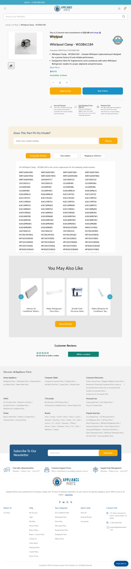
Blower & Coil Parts (24, 402)
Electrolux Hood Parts (110, 430)
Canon (78, 417)
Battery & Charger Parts (26, 417)
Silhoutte (61, 426)
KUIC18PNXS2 (47, 205)
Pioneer (47, 426)
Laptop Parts (64, 385)
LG (53, 423)
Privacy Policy (34, 526)
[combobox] (65, 16)
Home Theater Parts (74, 405)
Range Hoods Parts (61, 530)
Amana (53, 417)
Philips (73, 423)
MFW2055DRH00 (92, 246)
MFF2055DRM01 (26, 242)
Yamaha (56, 430)
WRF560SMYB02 (92, 176)
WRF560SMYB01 (26, 180)
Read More (69, 495)
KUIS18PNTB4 (25, 220)
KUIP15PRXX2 (25, 213)
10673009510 (68, 180)
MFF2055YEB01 (91, 238)
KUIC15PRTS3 (46, 202)
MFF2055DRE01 (70, 238)
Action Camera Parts (93, 381)
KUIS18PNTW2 (47, 220)
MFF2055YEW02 (48, 246)
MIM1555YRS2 (91, 227)
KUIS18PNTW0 (69, 220)
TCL (72, 426)
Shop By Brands (86, 517)
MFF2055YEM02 (26, 246)
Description (65, 156)
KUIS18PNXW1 (25, 224)
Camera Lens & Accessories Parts (97, 394)
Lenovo (47, 423)
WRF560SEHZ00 (26, 172)
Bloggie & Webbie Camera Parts (112, 381)
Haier (79, 420)
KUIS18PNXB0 (47, 216)
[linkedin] (63, 502)
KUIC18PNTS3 (25, 205)
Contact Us (33, 539)
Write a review (83, 354)
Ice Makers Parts (8, 385)
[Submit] (123, 16)
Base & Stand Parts (9, 417)
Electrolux (56, 420)
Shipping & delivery (92, 156)
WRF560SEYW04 (48, 176)
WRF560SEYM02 (26, 176)
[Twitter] (71, 502)
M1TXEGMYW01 (26, 235)
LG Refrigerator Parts (93, 420)
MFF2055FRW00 (70, 242)
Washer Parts (59, 539)
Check (108, 140)
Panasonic (65, 423)
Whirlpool (48, 430)
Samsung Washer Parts (105, 436)
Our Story (6, 513)
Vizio (77, 426)
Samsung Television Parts (94, 426)
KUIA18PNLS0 (47, 194)
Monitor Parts (75, 385)
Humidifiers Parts (22, 405)
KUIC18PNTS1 (91, 205)
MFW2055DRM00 (70, 249)
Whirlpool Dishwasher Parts (113, 433)
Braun (72, 417)
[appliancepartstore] (63, 8)
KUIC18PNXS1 (25, 209)
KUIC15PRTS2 (90, 198)
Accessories (85, 521)
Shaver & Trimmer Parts (94, 405)
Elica (63, 420)
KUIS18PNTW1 (91, 220)
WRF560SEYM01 (92, 172)
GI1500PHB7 (46, 187)
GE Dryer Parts (107, 420)
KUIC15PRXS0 (25, 202)
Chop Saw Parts (21, 420)
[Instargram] (67, 502)
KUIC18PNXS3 (47, 213)
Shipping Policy (34, 547)
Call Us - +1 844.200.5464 (34, 2)
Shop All (83, 513)
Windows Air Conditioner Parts (13, 409)
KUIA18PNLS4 (69, 191)
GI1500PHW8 (24, 187)
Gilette (69, 420)
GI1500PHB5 (68, 183)
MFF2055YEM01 (70, 246)
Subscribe (108, 453)
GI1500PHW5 (46, 191)
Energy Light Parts (92, 402)
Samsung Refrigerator (93, 430)
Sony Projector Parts (112, 426)
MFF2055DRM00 (92, 242)
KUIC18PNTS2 (47, 209)
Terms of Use (33, 556)
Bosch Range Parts (92, 423)
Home (8, 25)
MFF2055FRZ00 (47, 238)
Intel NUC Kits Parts (51, 385)
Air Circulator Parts (9, 402)
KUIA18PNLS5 (25, 194)
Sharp (54, 426)
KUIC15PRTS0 (90, 202)
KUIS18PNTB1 (91, 213)
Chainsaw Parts (8, 420)
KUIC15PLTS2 (90, 194)
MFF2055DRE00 (92, 235)
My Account (33, 513)
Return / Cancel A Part (36, 534)
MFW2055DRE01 (48, 249)
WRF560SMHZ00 (70, 176)
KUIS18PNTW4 (69, 216)
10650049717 (46, 180)
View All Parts (65, 324)
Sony (67, 426)
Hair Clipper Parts (106, 402)
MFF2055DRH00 (26, 238)
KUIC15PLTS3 (24, 198)
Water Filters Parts (22, 385)
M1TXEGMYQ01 (69, 235)
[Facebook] (59, 502)
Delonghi (48, 420)
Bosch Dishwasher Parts (94, 433)
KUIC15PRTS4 (68, 202)
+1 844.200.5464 (116, 523)
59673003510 (68, 231)
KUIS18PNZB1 (47, 227)
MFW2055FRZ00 (70, 227)
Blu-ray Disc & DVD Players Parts (56, 402)
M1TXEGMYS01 (47, 235)
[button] (121, 563)
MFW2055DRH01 (26, 249)
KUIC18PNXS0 (69, 205)
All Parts (15, 25)
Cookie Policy (33, 552)
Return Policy (33, 530)
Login (31, 517)
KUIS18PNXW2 (69, 224)
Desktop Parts (70, 381)
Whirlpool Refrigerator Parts (110, 423)
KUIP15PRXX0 (69, 213)
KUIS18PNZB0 (91, 224)
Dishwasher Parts (23, 381)
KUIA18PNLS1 (91, 191)
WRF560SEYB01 (48, 172)
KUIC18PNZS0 (91, 209)
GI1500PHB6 (90, 187)
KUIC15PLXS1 (46, 198)
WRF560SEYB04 (70, 172)
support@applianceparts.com (118, 528)
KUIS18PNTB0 (25, 216)
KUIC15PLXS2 (68, 198)
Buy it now (103, 91)
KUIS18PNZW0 (25, 227)
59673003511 (24, 183)
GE (74, 420)
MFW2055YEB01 (92, 249)
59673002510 (46, 231)
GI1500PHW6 (90, 183)
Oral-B (58, 423)
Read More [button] (55, 67)
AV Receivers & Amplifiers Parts (55, 405)
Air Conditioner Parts (62, 513)
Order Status (33, 543)
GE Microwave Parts (107, 417)
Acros (47, 417)
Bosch (65, 417)
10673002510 (24, 231)
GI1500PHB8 (68, 187)
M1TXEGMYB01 (91, 231)
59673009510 (46, 183)
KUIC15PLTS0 (68, 194)
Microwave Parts (60, 526)
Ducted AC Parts (9, 405)
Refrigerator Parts (9, 381)
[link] (126, 550)
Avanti (59, 417)
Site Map (32, 521)
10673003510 (90, 180)
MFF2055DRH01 (48, 242)
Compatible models (38, 156)
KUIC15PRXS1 (69, 209)
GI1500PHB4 (24, 191)
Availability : (55, 75)
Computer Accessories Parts (54, 381)
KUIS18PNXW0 (47, 224)
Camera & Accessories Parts (95, 391)
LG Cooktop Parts (92, 417)
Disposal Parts (35, 381)
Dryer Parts (58, 521)
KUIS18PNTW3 (91, 216)
